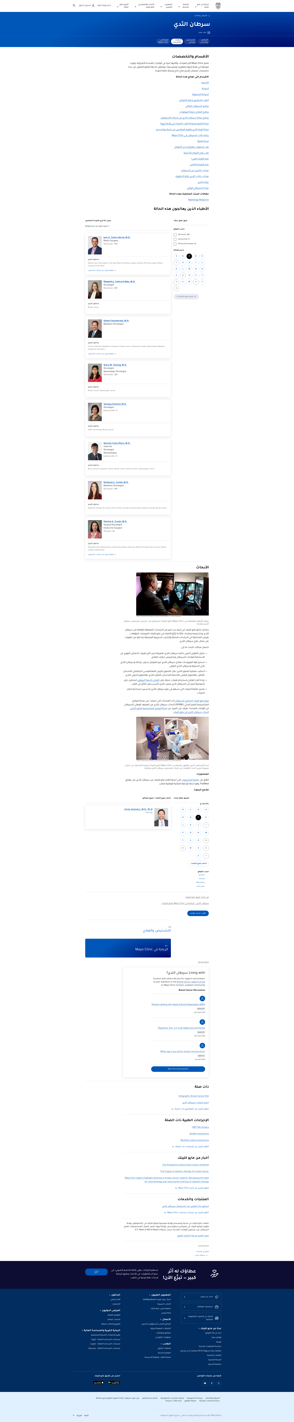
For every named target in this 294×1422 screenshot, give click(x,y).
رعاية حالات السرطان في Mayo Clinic (190, 135)
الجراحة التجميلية (200, 94)
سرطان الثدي (192, 25)
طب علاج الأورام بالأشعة (196, 153)
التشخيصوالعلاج (190, 41)
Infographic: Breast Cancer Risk (194, 1096)
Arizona (202, 875)
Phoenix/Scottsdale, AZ (187, 244)
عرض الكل (201, 886)
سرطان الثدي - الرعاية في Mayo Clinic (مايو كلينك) (185, 903)
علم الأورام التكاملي (199, 165)
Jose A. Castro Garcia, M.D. (117, 238)
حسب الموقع (179, 229)
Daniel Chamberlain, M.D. (116, 321)
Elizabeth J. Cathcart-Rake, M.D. (120, 282)
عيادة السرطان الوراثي (198, 188)
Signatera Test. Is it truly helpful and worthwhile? (181, 1028)
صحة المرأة (203, 141)
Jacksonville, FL (184, 239)
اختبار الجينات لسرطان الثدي (195, 1103)
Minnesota (200, 883)
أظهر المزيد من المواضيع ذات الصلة (192, 1109)
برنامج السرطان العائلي (197, 106)
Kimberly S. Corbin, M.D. (116, 482)
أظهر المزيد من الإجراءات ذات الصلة (192, 1147)
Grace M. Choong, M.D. (115, 365)
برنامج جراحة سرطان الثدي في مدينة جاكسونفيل (185, 118)
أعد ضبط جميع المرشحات (186, 297)
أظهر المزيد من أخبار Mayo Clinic (193, 1188)
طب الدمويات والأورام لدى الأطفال (191, 147)
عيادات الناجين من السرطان (195, 171)
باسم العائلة (179, 250)
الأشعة (205, 83)
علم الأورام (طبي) (200, 159)
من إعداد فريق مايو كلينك (197, 897)
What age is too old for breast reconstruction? (182, 1052)
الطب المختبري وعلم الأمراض (194, 100)
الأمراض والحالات (200, 16)
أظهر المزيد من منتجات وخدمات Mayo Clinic (188, 1213)
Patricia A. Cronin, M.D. (115, 522)
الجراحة (205, 89)
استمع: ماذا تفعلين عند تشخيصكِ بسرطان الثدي (185, 1206)
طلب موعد (202, 33)
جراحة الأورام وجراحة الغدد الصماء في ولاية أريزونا (184, 124)
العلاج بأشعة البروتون (148, 680)
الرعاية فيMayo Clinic (163, 41)
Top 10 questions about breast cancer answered (185, 1165)
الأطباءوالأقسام (177, 41)
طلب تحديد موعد (198, 913)
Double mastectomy (199, 1134)
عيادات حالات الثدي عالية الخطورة (192, 176)
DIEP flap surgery (200, 1127)
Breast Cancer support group (191, 982)
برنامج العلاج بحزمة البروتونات (194, 112)
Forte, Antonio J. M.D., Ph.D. (138, 809)
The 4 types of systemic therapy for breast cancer (184, 1171)
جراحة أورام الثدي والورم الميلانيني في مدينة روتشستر (182, 130)
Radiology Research (198, 200)
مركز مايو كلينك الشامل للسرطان (192, 701)
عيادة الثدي (203, 182)
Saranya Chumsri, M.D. (115, 404)
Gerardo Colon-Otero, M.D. (117, 443)
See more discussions (178, 1069)
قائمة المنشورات (190, 780)
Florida (202, 879)
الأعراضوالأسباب (204, 41)
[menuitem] (203, 41)
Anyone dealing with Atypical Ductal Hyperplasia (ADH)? (178, 1005)
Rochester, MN (183, 235)
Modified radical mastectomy (195, 1140)
